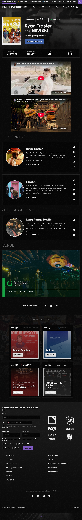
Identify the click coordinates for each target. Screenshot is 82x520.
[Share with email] (57, 306)
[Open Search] (77, 7)
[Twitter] (74, 190)
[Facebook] (74, 157)
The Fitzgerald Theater (26, 444)
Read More (31, 164)
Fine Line (18, 448)
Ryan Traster (34, 149)
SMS (3, 422)
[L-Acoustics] (52, 420)
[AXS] (52, 429)
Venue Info (25, 291)
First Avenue (10, 455)
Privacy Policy (76, 507)
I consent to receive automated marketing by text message (19, 427)
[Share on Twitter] (51, 306)
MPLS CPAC (10, 480)
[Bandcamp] (74, 162)
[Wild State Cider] (69, 437)
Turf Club (7, 448)
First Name (5, 431)
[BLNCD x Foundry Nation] (52, 437)
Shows (11, 291)
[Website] (74, 147)
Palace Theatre (9, 444)
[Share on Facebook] (46, 306)
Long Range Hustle (39, 220)
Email (4, 414)
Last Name (25, 431)
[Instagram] (74, 152)
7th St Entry (10, 459)
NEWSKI (31, 182)
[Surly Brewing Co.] (69, 420)
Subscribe (27, 448)
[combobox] (9, 422)
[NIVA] (69, 429)
